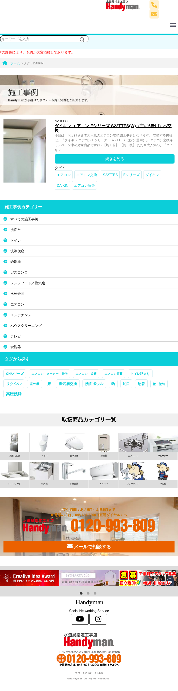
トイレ (15, 240)
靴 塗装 (159, 384)
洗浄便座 (17, 251)
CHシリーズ (15, 373)
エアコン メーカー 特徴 (50, 373)
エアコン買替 (84, 185)
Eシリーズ (131, 175)
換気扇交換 (68, 384)
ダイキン (152, 175)
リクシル (14, 383)
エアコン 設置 (86, 373)
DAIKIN (62, 185)
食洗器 (15, 347)
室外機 (34, 384)
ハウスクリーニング (26, 326)
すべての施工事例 (24, 219)
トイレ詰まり (140, 373)
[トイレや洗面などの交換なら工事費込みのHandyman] (89, 641)
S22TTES (110, 175)
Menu (108, 23)
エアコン (64, 175)
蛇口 (126, 384)
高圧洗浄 (14, 393)
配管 (141, 384)
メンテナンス (20, 315)
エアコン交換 (86, 175)
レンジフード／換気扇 (27, 283)
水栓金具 (17, 294)
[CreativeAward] (29, 578)
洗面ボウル (94, 384)
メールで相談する (92, 546)
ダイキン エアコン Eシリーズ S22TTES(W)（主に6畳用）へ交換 (113, 128)
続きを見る (114, 159)
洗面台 (15, 230)
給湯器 (15, 262)
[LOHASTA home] (89, 578)
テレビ (15, 336)
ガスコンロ (19, 272)
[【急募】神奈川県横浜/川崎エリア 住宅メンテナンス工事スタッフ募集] (148, 578)
